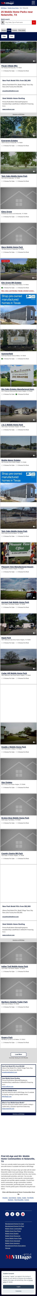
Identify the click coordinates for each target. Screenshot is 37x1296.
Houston (5, 1198)
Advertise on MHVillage (18, 114)
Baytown (10, 1200)
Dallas (19, 1198)
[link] (9, 66)
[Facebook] (12, 1214)
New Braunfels (18, 1200)
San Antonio (12, 1198)
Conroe (26, 1200)
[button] (2, 22)
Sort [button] (11, 36)
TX (21, 8)
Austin (24, 1198)
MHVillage (4, 8)
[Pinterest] (23, 1214)
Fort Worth (30, 1198)
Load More (18, 1054)
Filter (4, 36)
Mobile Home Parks (13, 8)
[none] (18, 309)
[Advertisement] (18, 703)
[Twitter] (18, 1214)
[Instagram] (7, 1214)
